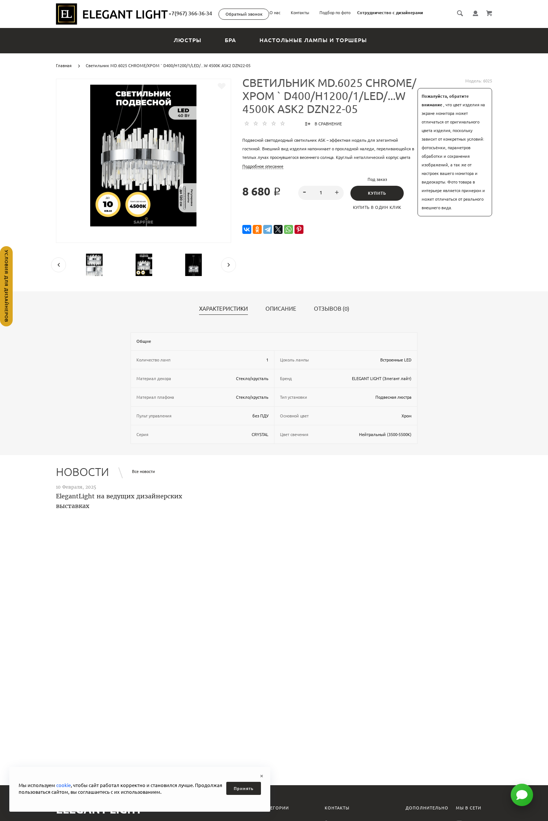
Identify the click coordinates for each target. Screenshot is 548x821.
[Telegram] (267, 229)
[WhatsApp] (288, 229)
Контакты (300, 12)
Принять (243, 788)
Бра (230, 40)
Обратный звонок (244, 14)
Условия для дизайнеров (6, 286)
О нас (275, 12)
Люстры (187, 40)
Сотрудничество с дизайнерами (390, 12)
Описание (280, 309)
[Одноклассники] (257, 229)
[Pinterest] (299, 229)
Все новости (143, 471)
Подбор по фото (334, 12)
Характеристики (223, 309)
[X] (278, 229)
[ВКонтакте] (246, 229)
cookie (63, 785)
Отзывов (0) (331, 309)
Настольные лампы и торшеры (313, 40)
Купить (377, 193)
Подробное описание (262, 166)
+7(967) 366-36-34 (190, 13)
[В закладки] (222, 86)
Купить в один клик (377, 207)
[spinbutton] (321, 193)
